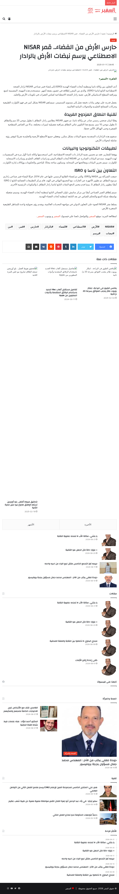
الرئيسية (111, 33)
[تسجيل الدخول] (9, 18)
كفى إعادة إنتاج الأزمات (86, 660)
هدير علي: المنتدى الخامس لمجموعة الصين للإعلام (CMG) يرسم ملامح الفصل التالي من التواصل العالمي (53, 789)
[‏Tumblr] (66, 247)
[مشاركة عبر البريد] (36, 247)
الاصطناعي (78, 226)
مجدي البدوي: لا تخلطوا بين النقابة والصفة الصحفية (73, 641)
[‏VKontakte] (43, 247)
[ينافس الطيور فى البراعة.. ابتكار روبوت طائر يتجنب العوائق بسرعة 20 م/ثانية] (99, 276)
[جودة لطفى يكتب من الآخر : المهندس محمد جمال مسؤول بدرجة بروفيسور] (108, 581)
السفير (92, 216)
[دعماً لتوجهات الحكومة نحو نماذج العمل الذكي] (108, 819)
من (9, 226)
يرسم (96, 233)
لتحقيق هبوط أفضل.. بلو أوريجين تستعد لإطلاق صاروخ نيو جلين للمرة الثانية (21, 505)
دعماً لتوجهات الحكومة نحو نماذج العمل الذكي (75, 815)
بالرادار (48, 226)
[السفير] (102, 10)
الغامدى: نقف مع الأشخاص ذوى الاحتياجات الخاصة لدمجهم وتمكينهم (21, 709)
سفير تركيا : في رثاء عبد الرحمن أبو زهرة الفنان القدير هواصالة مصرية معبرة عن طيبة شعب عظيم (53, 801)
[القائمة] (115, 18)
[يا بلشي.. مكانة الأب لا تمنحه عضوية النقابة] (108, 540)
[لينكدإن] (73, 247)
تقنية (103, 33)
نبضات (109, 233)
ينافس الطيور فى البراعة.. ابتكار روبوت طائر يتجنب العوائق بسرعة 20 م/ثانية (100, 291)
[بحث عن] (3, 18)
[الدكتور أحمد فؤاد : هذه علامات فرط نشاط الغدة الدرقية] (48, 725)
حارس (34, 226)
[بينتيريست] (58, 247)
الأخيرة (88, 524)
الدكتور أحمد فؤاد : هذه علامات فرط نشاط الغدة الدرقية (21, 723)
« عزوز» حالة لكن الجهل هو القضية (81, 550)
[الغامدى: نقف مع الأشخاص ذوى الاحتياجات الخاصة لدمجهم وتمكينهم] (48, 712)
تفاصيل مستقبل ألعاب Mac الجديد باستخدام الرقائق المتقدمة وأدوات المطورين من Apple (61, 292)
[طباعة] (29, 247)
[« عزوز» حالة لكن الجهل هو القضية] (108, 554)
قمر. (20, 226)
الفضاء (62, 226)
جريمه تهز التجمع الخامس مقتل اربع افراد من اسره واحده (71, 564)
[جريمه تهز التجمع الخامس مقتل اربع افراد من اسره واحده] (108, 568)
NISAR (109, 226)
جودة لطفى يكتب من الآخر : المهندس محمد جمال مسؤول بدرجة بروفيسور (62, 577)
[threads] (4, 888)
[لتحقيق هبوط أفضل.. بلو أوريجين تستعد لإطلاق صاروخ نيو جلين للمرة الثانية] (19, 383)
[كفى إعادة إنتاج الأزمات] (108, 667)
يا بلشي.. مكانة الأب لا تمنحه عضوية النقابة (77, 536)
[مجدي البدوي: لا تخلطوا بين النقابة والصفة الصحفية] (108, 647)
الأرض (95, 226)
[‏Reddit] (51, 247)
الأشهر (31, 524)
